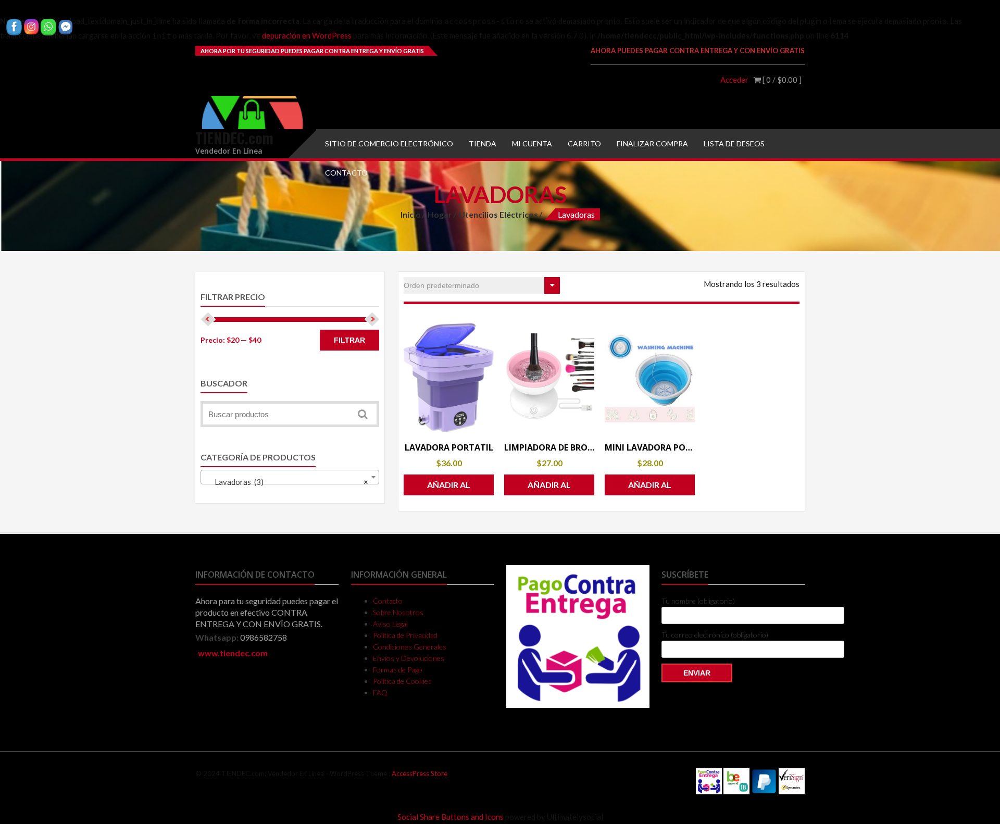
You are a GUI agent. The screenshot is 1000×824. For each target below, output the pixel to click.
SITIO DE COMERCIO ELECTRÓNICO (389, 143)
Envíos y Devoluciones (408, 658)
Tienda (482, 143)
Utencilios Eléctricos (498, 214)
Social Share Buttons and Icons (450, 816)
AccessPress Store (419, 773)
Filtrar (349, 340)
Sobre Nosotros (398, 612)
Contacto (346, 172)
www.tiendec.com (233, 653)
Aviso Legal (390, 623)
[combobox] (290, 477)
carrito (584, 143)
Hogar (440, 214)
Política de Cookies (402, 681)
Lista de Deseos (734, 143)
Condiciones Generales (409, 646)
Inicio (411, 214)
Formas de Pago (397, 669)
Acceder (734, 79)
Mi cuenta (532, 143)
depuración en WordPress (307, 35)
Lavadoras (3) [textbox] (286, 481)
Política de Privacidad (405, 635)
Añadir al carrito (448, 487)
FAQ (380, 692)
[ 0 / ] (781, 79)
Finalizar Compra (652, 143)
